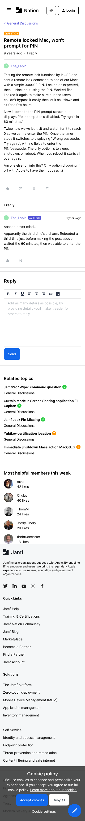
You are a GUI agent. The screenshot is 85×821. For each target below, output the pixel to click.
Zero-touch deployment (21, 692)
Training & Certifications (21, 616)
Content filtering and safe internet (29, 760)
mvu (20, 482)
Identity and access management (29, 737)
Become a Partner (17, 647)
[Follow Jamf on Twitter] (5, 586)
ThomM (23, 509)
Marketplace (12, 639)
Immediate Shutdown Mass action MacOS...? (39, 447)
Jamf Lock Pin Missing (22, 420)
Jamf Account (14, 662)
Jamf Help (11, 609)
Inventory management (21, 715)
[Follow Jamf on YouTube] (23, 586)
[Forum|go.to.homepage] (24, 10)
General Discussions (22, 23)
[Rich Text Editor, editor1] (42, 322)
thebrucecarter (28, 537)
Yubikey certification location (27, 433)
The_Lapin (18, 66)
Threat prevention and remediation (30, 753)
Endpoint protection (18, 745)
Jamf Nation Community (21, 624)
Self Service (12, 730)
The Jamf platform (17, 685)
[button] (9, 11)
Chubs (22, 495)
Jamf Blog (11, 631)
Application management (22, 708)
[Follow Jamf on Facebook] (42, 586)
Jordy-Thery (26, 523)
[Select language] (51, 10)
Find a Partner (14, 654)
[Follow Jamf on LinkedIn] (14, 586)
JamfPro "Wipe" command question (32, 387)
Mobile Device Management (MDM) (30, 700)
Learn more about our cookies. (53, 790)
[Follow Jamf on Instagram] (33, 586)
